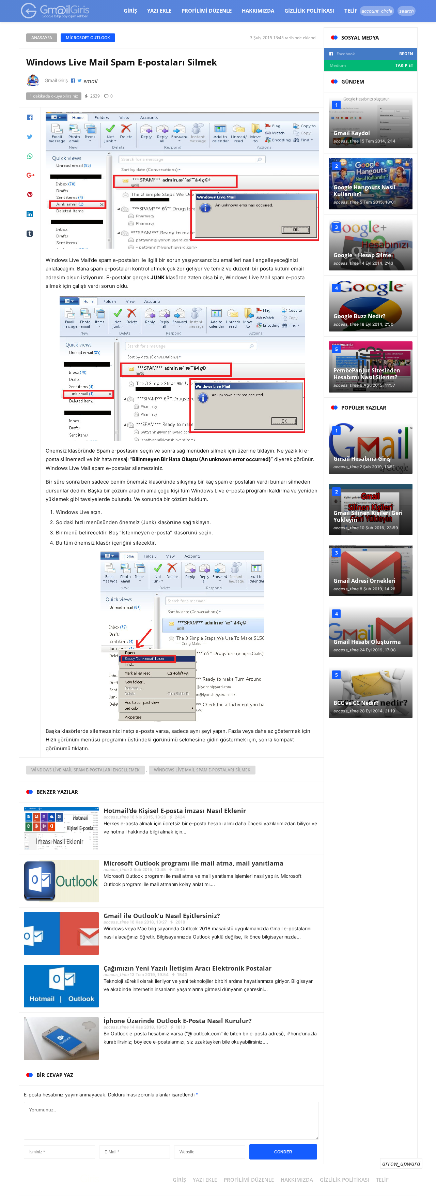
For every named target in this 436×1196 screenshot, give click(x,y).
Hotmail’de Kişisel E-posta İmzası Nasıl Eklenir (175, 811)
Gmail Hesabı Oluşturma (367, 642)
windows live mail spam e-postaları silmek (202, 770)
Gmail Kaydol (351, 133)
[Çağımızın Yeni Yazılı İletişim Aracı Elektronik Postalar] (61, 986)
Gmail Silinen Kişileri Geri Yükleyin (368, 516)
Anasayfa (41, 38)
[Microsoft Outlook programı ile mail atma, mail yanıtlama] (61, 880)
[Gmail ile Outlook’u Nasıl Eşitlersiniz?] (61, 933)
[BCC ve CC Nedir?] (370, 692)
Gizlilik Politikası (309, 10)
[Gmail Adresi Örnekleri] (370, 570)
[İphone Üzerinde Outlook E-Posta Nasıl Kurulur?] (61, 1038)
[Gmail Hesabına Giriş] (370, 448)
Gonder (283, 1152)
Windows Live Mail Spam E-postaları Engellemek (85, 770)
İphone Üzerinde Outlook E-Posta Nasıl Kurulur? (178, 1021)
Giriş (130, 10)
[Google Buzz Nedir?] (370, 305)
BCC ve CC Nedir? (356, 703)
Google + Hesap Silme (362, 255)
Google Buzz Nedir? (359, 316)
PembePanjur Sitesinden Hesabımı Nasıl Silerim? (366, 374)
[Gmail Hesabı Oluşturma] (370, 631)
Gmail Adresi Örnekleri (364, 581)
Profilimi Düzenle (207, 10)
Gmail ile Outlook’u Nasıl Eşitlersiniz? (162, 916)
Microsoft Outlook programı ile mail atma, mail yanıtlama (193, 863)
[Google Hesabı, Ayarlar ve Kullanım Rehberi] (55, 10)
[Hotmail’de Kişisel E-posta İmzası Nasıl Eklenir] (61, 828)
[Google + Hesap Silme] (370, 244)
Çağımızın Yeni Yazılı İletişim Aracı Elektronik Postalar (187, 968)
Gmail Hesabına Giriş (362, 458)
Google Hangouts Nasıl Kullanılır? (364, 190)
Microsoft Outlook (88, 38)
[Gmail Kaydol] (370, 122)
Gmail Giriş (56, 80)
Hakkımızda (258, 10)
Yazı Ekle (159, 10)
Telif (350, 10)
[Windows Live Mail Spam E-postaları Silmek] (182, 179)
